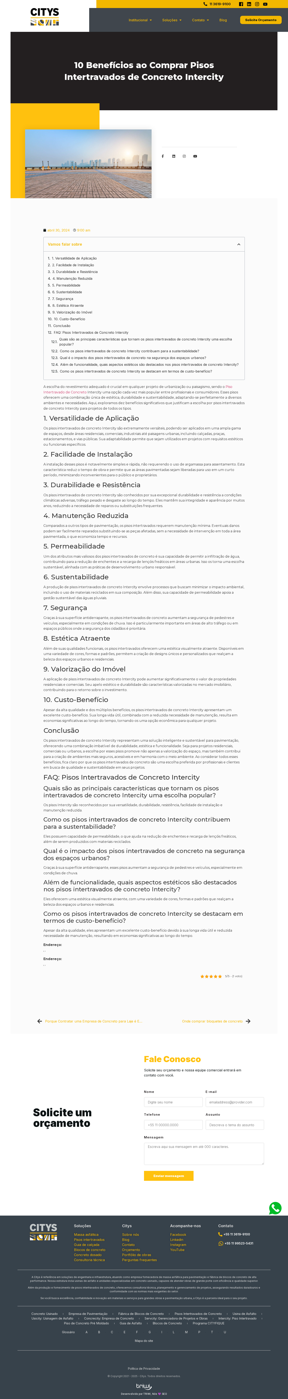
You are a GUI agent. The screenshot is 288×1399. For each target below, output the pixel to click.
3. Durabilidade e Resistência (75, 272)
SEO (164, 1393)
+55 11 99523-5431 (239, 1243)
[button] (238, 244)
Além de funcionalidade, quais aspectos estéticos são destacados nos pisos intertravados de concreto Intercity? (149, 364)
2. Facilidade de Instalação (73, 265)
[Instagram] (257, 4)
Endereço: (52, 945)
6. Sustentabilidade (67, 292)
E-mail (211, 1092)
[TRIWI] (144, 1386)
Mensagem (154, 1137)
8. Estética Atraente (68, 305)
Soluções (169, 20)
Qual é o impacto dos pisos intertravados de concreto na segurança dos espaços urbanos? (133, 358)
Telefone (152, 1115)
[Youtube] (265, 4)
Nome (149, 1092)
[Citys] (44, 17)
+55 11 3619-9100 (236, 1234)
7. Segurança (62, 299)
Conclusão (61, 326)
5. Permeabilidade (66, 285)
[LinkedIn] (249, 4)
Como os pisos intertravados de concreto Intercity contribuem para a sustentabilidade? (129, 351)
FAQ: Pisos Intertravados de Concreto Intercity (91, 332)
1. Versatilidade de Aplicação (74, 258)
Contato (225, 1226)
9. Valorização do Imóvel (72, 312)
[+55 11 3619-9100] (220, 1234)
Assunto (213, 1115)
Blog (223, 20)
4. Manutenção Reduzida (72, 278)
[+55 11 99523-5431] (220, 1243)
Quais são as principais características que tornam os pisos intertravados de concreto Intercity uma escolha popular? (145, 341)
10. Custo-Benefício (69, 319)
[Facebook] (241, 4)
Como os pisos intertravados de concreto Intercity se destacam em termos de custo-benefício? (136, 371)
